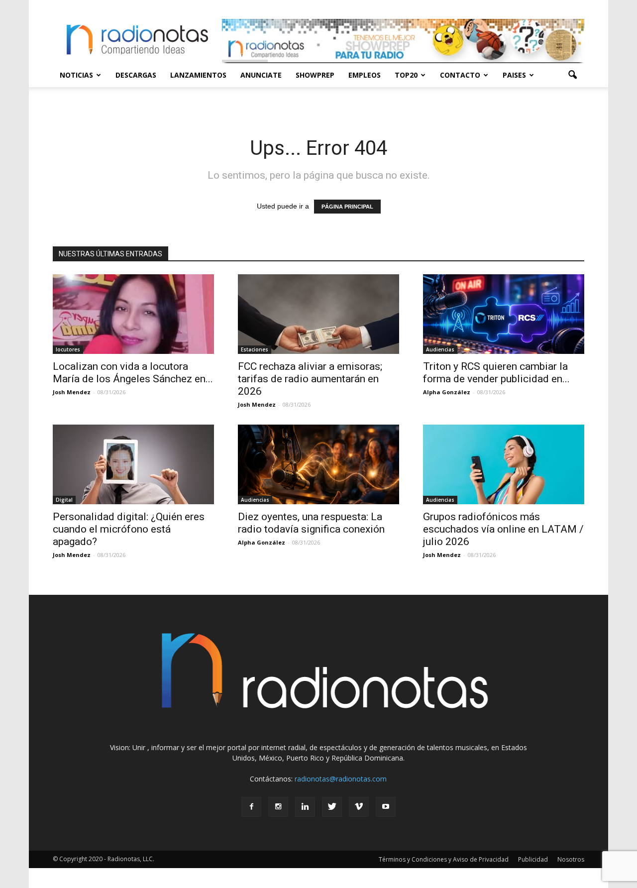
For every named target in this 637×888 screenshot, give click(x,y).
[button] (572, 75)
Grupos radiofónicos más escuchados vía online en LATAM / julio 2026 (503, 529)
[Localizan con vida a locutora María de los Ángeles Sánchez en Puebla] (133, 314)
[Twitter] (332, 807)
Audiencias (440, 349)
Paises (514, 75)
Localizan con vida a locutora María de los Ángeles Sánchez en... (133, 372)
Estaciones (254, 349)
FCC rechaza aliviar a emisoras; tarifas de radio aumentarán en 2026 (310, 378)
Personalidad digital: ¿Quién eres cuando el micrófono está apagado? (129, 529)
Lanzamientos (198, 75)
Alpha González (446, 392)
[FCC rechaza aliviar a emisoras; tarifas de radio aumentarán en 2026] (318, 314)
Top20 (406, 75)
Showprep (315, 75)
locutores (68, 349)
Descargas (135, 75)
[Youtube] (386, 807)
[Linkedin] (305, 807)
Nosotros (570, 859)
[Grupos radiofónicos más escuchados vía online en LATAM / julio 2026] (503, 464)
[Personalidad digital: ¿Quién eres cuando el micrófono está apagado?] (133, 464)
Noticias (76, 75)
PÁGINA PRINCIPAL (347, 207)
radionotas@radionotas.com (341, 778)
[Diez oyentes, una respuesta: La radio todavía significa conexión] (318, 464)
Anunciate (261, 75)
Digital (64, 499)
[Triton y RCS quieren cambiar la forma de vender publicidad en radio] (503, 314)
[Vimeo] (359, 807)
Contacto (460, 75)
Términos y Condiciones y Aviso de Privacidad (444, 859)
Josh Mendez (72, 392)
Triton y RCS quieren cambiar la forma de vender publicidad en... (496, 372)
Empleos (364, 75)
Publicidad (533, 859)
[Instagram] (278, 807)
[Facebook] (251, 807)
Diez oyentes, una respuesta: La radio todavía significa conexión (311, 523)
